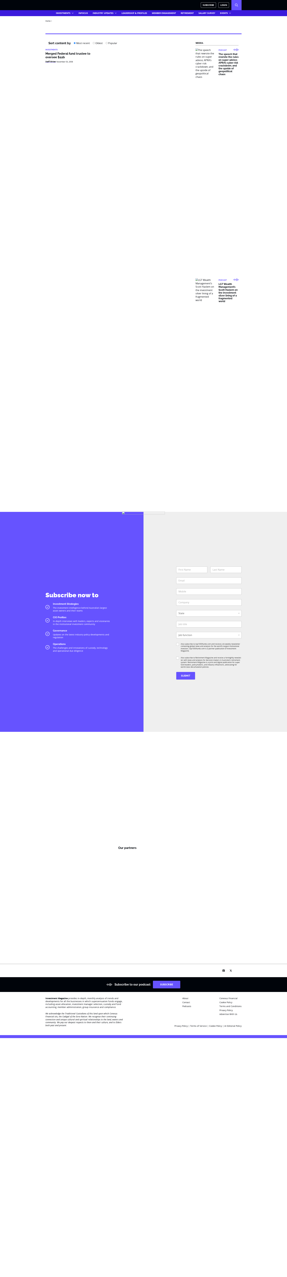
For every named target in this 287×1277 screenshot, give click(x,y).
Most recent (83, 43)
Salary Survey (207, 13)
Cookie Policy (216, 1025)
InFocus (83, 13)
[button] (236, 5)
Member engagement (164, 13)
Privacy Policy (181, 1025)
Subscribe (208, 5)
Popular (112, 43)
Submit (185, 675)
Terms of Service (198, 1025)
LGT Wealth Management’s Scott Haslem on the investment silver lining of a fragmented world (228, 293)
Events (224, 13)
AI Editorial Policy (233, 1025)
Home (48, 21)
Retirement (187, 13)
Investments (63, 13)
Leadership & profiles (134, 13)
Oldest (99, 43)
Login (223, 5)
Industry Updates (103, 13)
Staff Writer (50, 61)
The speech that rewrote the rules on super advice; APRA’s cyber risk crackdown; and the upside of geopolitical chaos (229, 64)
